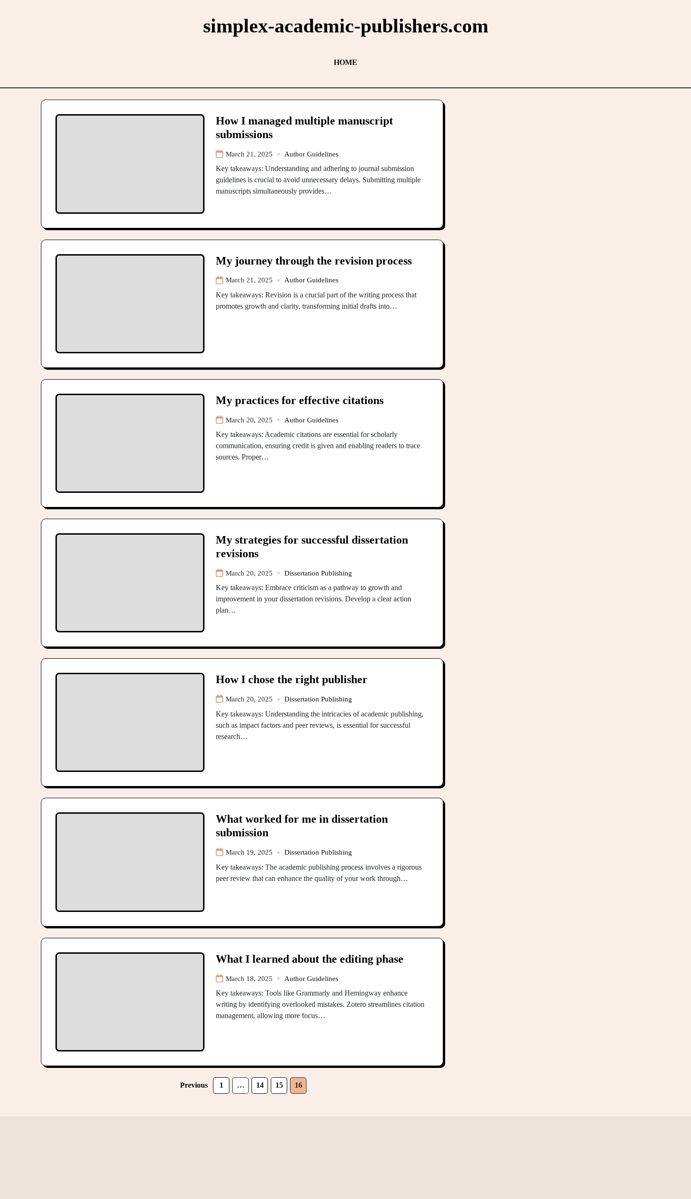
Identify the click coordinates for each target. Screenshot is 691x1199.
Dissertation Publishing (318, 573)
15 (279, 1085)
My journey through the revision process (314, 261)
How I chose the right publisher (292, 679)
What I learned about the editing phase (309, 959)
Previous (194, 1085)
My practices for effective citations (300, 400)
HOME (345, 62)
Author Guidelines (311, 154)
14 (260, 1085)
